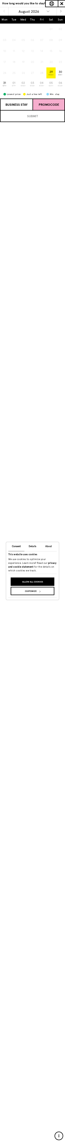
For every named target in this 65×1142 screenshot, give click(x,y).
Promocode (49, 105)
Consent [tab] (16, 546)
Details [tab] (32, 546)
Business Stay (16, 105)
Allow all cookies (32, 582)
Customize (31, 591)
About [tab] (48, 546)
